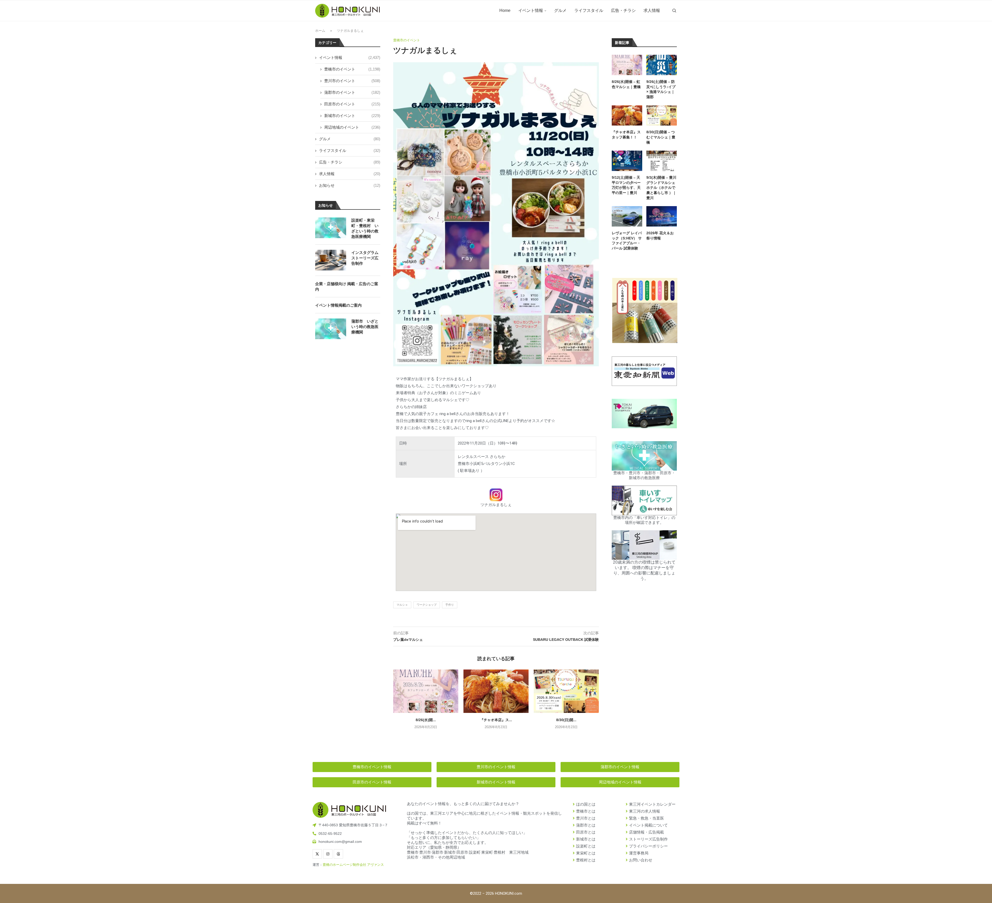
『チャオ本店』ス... (496, 720)
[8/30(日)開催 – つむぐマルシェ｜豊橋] (566, 691)
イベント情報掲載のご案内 (338, 305)
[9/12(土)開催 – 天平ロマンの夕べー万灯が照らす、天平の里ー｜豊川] (627, 161)
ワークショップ (427, 604)
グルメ (560, 10)
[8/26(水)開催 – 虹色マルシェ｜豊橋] (425, 691)
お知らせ (349, 185)
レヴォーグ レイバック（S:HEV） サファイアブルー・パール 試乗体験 (627, 240)
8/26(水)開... (426, 720)
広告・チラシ (623, 10)
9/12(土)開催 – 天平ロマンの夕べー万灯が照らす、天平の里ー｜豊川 (626, 185)
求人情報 (652, 10)
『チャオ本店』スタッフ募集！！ (626, 134)
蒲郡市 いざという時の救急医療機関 (364, 326)
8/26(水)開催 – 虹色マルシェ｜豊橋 (626, 84)
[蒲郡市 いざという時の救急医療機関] (330, 328)
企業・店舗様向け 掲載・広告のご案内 (346, 286)
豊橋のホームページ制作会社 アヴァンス (353, 865)
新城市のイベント (352, 115)
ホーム (320, 31)
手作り (449, 604)
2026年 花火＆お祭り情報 (660, 235)
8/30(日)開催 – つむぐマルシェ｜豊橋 (660, 137)
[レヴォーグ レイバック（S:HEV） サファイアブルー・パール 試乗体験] (627, 216)
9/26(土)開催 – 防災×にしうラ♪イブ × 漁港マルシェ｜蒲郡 (661, 89)
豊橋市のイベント (352, 69)
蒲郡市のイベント (352, 92)
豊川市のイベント (352, 81)
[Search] (674, 10)
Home (504, 10)
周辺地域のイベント (352, 127)
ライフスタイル (588, 10)
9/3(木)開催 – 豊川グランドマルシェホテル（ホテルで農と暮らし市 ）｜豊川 (661, 187)
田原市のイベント (352, 104)
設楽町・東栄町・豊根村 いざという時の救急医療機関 (364, 228)
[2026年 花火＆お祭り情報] (661, 216)
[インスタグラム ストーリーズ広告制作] (330, 260)
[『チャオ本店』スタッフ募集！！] (496, 691)
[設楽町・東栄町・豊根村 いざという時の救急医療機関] (330, 227)
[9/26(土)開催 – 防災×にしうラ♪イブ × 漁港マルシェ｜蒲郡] (661, 65)
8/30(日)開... (566, 720)
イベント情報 (530, 10)
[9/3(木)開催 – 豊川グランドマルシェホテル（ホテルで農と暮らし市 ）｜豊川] (661, 161)
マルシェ (402, 604)
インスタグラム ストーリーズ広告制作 (364, 258)
